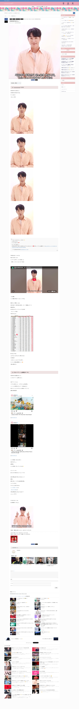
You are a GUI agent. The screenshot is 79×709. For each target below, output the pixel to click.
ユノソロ (23, 596)
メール (12, 583)
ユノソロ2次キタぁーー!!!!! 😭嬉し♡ (67, 17)
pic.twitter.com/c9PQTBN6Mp (20, 247)
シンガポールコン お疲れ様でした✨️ (67, 22)
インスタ (14, 596)
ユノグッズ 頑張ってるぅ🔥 (66, 20)
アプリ (11, 596)
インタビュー (19, 596)
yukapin (18, 550)
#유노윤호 (47, 246)
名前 (11, 579)
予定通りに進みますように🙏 (65, 67)
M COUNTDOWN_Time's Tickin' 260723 (67, 41)
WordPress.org (64, 91)
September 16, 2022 (24, 249)
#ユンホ (50, 246)
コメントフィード (64, 89)
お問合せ (33, 6)
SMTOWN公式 (14, 417)
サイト (12, 585)
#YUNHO (54, 246)
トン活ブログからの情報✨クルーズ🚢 (41, 6)
